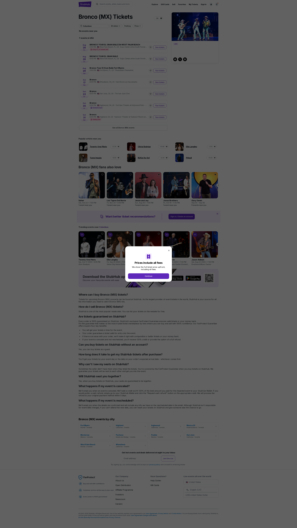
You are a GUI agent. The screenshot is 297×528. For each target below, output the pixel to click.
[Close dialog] (169, 250)
